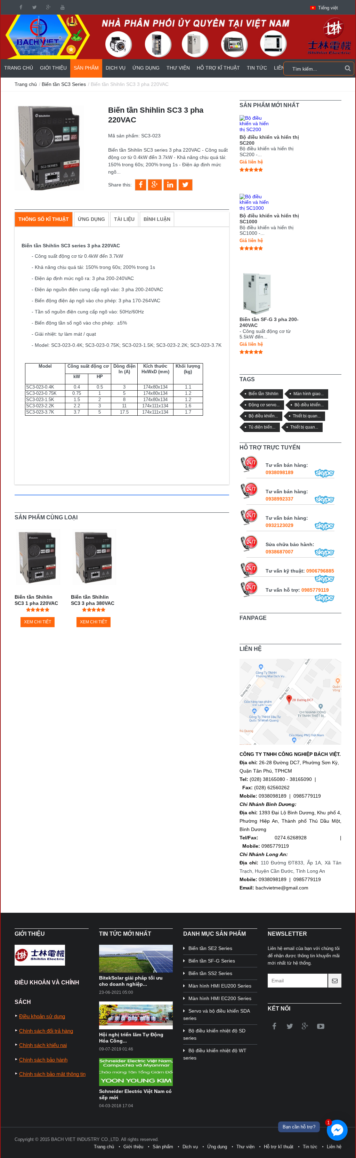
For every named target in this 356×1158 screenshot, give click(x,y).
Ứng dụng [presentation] (91, 219)
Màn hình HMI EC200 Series (219, 998)
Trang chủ (18, 68)
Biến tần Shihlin (263, 393)
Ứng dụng (146, 68)
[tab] (44, 219)
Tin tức (257, 68)
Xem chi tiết (37, 622)
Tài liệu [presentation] (124, 219)
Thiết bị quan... (307, 416)
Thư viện (178, 68)
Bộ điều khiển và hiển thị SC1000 (269, 218)
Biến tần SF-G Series (211, 961)
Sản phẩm (86, 68)
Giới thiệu (53, 68)
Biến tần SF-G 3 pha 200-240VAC (269, 322)
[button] (324, 8)
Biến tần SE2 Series (210, 948)
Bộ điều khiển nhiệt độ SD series (214, 1034)
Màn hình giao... (308, 393)
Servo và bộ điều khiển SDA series (216, 1014)
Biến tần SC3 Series (64, 84)
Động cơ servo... (264, 404)
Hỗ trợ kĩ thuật (218, 68)
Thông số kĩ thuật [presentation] (43, 219)
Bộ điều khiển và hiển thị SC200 (269, 140)
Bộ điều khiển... (309, 404)
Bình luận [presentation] (157, 219)
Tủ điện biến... (262, 427)
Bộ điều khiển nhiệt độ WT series (214, 1054)
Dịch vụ (116, 68)
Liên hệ (334, 1146)
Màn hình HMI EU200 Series (219, 986)
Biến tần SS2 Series (210, 973)
